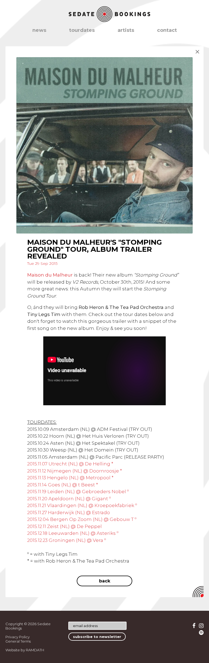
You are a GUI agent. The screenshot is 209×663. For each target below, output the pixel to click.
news (39, 30)
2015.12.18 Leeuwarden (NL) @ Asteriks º (72, 533)
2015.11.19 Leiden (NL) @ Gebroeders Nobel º (78, 491)
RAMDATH (35, 650)
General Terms (18, 641)
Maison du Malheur (50, 275)
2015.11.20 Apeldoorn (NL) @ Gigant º (69, 498)
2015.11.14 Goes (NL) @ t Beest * (62, 484)
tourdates (82, 30)
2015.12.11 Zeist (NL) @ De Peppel (64, 526)
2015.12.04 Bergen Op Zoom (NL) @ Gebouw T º (81, 519)
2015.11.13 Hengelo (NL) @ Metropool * (70, 477)
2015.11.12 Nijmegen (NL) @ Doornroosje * (74, 471)
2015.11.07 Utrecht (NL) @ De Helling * (70, 463)
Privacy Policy (17, 637)
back (104, 581)
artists (126, 30)
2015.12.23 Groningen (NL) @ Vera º (66, 540)
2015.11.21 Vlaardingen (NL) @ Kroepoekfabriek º (82, 505)
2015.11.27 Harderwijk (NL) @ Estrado (68, 512)
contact (167, 30)
